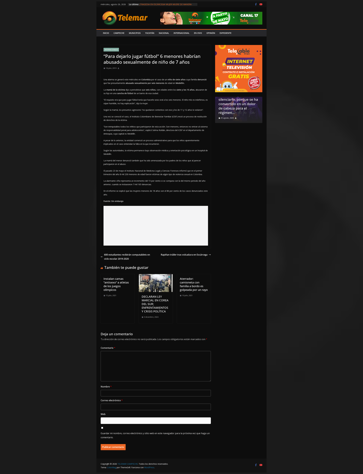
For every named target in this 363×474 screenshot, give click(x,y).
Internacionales (111, 50)
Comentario (108, 347)
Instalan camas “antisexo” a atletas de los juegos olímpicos (116, 284)
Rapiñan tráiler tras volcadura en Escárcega (184, 254)
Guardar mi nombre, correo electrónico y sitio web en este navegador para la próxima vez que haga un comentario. (155, 435)
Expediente (225, 33)
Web (103, 414)
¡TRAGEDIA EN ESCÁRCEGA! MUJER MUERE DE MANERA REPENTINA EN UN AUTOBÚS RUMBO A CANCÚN (166, 6)
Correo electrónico (112, 400)
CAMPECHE (119, 33)
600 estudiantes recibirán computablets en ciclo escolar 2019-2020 (127, 256)
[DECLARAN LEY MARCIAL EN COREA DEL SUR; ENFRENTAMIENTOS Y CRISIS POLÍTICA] (156, 276)
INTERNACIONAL (181, 33)
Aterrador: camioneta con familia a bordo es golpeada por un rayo (194, 284)
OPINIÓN (210, 33)
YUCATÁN (149, 33)
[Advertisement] (156, 226)
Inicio (106, 33)
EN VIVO (198, 33)
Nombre (106, 386)
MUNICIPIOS (135, 33)
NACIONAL (164, 33)
